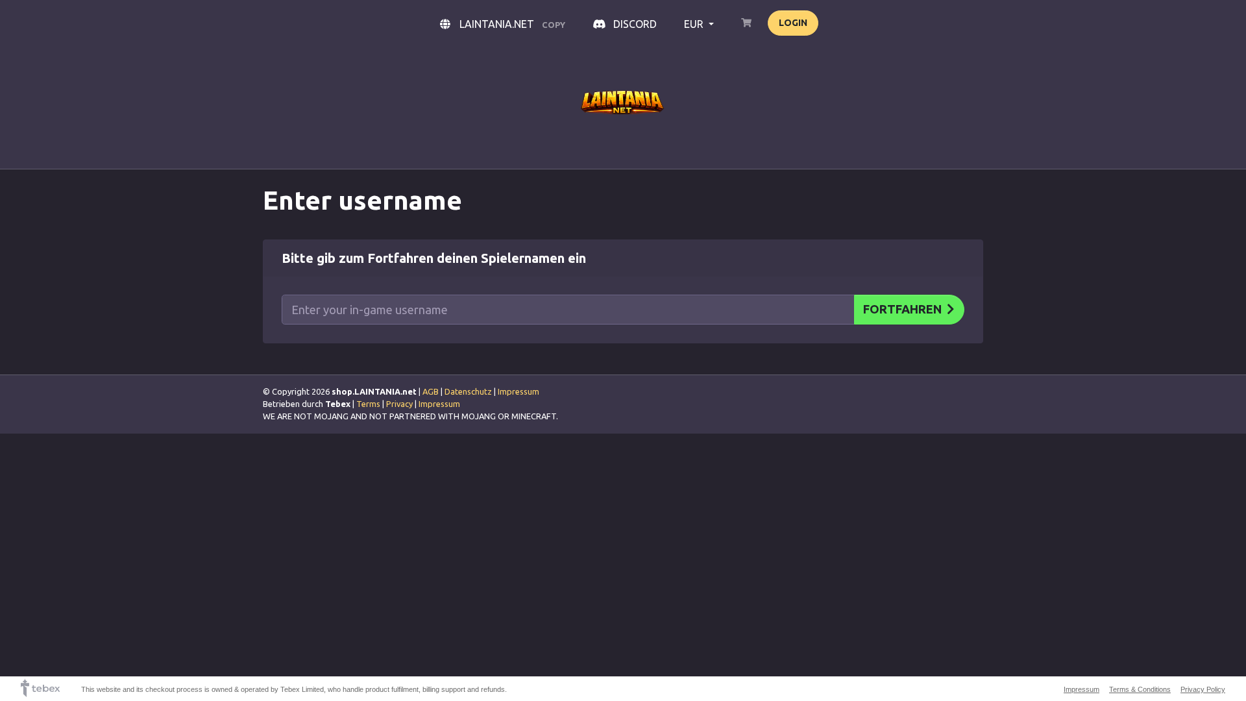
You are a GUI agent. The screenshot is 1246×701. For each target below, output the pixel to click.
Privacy (399, 403)
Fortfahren (902, 308)
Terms (368, 403)
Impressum (518, 391)
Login (793, 23)
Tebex (337, 403)
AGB (430, 391)
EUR (695, 24)
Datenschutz (468, 391)
